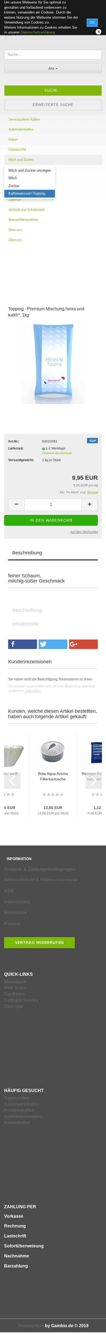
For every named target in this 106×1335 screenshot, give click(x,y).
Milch (12, 178)
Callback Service (21, 1000)
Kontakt (12, 923)
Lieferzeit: (16, 448)
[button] (22, 644)
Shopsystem (31, 1325)
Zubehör (14, 200)
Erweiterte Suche (53, 105)
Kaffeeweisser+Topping (26, 193)
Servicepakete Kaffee (24, 119)
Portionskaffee (19, 1110)
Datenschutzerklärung (38, 32)
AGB (9, 890)
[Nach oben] (91, 1327)
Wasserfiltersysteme (23, 220)
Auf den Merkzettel (84, 532)
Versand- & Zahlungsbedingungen (39, 869)
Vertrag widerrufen (39, 942)
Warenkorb (15, 982)
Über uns (15, 230)
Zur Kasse (14, 994)
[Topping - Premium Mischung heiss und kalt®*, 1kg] (53, 363)
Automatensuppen (23, 1116)
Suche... (53, 90)
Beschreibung (27, 552)
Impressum (15, 912)
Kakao (13, 139)
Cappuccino (17, 149)
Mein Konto (16, 988)
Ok (92, 23)
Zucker (13, 186)
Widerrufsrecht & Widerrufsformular (41, 879)
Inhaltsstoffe (25, 624)
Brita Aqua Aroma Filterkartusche (53, 776)
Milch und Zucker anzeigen (29, 170)
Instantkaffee (17, 1122)
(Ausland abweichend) (56, 453)
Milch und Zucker (21, 160)
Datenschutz (17, 902)
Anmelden (32, 691)
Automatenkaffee (20, 129)
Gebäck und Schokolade (26, 210)
